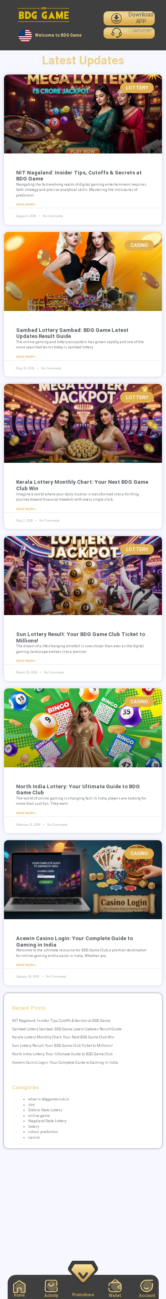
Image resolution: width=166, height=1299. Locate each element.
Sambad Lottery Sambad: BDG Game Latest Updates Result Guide (67, 1029)
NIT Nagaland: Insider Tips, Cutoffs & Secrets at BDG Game (61, 1021)
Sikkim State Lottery (45, 1110)
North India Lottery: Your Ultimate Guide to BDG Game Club (62, 1054)
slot (31, 1105)
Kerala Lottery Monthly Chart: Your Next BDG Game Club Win (63, 1037)
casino (34, 1137)
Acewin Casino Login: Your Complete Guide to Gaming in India (65, 1063)
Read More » (26, 204)
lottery (33, 1127)
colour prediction (43, 1132)
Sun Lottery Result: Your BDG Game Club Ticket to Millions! (62, 1046)
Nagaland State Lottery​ (47, 1121)
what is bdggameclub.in (48, 1099)
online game (39, 1116)
